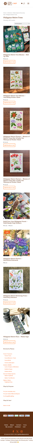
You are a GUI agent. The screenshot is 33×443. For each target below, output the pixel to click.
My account (9, 427)
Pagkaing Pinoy (8, 382)
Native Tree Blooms (10, 378)
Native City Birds (9, 375)
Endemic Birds (8, 371)
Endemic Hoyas (8, 369)
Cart (24, 427)
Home (4, 12)
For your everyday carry (9, 391)
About (12, 425)
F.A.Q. (25, 425)
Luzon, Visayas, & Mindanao (12, 367)
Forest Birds (8, 360)
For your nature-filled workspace (11, 393)
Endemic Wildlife (7, 365)
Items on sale (6, 405)
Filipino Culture (7, 380)
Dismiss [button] (21, 442)
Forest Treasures (7, 354)
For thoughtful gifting (8, 396)
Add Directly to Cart (9, 62)
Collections (9, 12)
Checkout (18, 427)
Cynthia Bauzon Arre (23, 434)
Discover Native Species (9, 374)
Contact (18, 425)
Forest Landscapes (9, 362)
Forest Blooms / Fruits (10, 358)
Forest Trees (8, 355)
